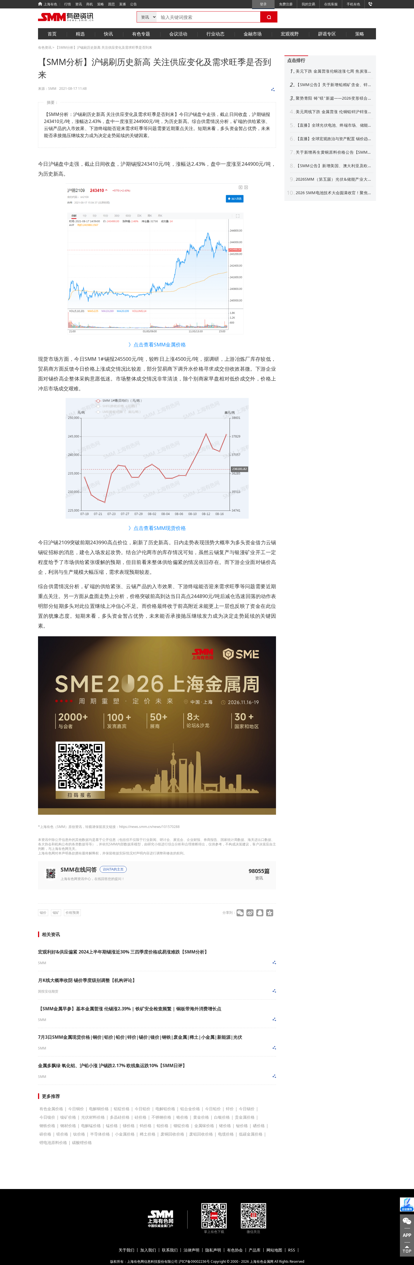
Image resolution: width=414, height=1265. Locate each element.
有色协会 (235, 1250)
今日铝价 (142, 1108)
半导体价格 (100, 1134)
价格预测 (72, 912)
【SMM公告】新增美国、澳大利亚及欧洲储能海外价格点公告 (334, 165)
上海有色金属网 (261, 1261)
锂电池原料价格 (53, 1142)
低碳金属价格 (250, 1134)
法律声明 (191, 1250)
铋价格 (242, 1125)
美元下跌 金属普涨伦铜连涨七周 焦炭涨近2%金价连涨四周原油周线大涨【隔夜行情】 (334, 71)
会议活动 (178, 34)
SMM (42, 962)
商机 (89, 4)
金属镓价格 (204, 1125)
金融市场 (253, 34)
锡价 (43, 912)
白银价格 (222, 1117)
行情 (67, 4)
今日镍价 (47, 1117)
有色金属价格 (51, 1108)
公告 (133, 4)
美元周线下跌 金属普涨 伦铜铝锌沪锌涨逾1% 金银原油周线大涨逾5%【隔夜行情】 (334, 111)
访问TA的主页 (113, 869)
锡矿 (56, 912)
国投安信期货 (48, 991)
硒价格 (259, 1125)
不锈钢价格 (161, 1117)
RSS (291, 1250)
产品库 (255, 1250)
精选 (80, 34)
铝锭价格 (122, 1108)
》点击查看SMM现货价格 (157, 528)
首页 (52, 34)
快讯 (108, 34)
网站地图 (274, 1250)
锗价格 (225, 1125)
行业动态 (215, 34)
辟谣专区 (327, 34)
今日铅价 (213, 1108)
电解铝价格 (165, 1108)
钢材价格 (68, 1125)
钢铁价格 (47, 1125)
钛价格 (79, 1134)
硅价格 (140, 1117)
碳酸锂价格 (82, 1142)
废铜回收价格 (172, 1134)
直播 (122, 4)
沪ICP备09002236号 (194, 1261)
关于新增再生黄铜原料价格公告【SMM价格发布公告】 (334, 152)
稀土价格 (147, 1134)
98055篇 (259, 870)
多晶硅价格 (120, 1117)
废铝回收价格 (201, 1134)
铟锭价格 (181, 1125)
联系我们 (170, 1250)
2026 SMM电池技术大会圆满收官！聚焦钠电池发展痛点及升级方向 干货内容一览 (334, 192)
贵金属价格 (245, 1117)
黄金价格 (201, 1117)
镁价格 (62, 1134)
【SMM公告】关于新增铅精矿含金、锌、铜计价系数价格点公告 (334, 84)
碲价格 (45, 1134)
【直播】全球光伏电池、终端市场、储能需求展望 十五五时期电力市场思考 (334, 125)
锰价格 (112, 1125)
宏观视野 (290, 34)
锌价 (230, 1108)
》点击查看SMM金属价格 (157, 344)
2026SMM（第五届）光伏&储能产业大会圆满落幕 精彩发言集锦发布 (334, 179)
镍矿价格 (68, 1117)
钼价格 (162, 1125)
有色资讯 (45, 47)
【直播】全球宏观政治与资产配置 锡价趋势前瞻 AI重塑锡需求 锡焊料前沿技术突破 (334, 138)
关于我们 (126, 1250)
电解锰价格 (91, 1125)
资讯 (78, 4)
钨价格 (146, 1125)
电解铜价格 (99, 1108)
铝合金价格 (190, 1108)
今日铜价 (76, 1108)
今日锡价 (247, 1108)
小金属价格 (125, 1134)
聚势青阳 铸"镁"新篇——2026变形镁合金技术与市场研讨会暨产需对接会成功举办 (334, 98)
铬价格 (182, 1117)
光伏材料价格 (93, 1117)
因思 (111, 4)
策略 (100, 4)
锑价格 (129, 1125)
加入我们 (148, 1250)
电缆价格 (226, 1134)
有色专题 (141, 34)
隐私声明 (213, 1250)
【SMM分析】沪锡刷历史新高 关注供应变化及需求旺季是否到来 (103, 47)
